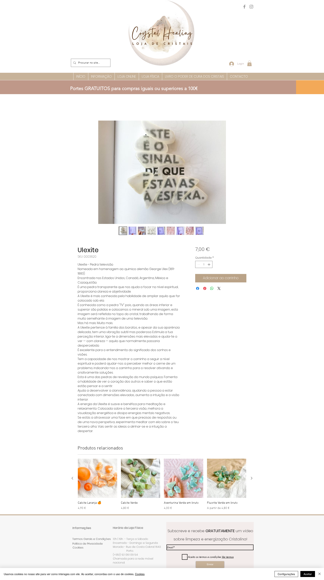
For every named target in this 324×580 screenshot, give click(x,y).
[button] (249, 63)
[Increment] (209, 265)
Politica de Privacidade (87, 544)
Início (81, 108)
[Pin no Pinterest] (204, 289)
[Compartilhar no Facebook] (197, 289)
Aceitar (308, 574)
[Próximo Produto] (251, 478)
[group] (162, 487)
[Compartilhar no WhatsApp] (212, 289)
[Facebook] (244, 6)
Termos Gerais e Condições (91, 539)
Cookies (140, 574)
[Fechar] (319, 574)
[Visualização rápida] (97, 479)
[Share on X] (219, 289)
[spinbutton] (204, 265)
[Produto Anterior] (72, 478)
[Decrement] (198, 265)
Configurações (286, 574)
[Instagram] (251, 6)
